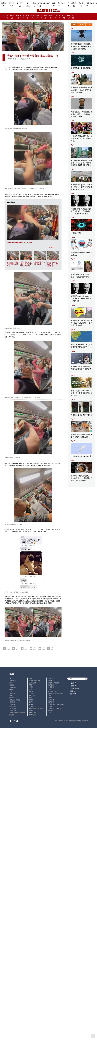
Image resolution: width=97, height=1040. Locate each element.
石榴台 (40, 4)
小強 (10, 691)
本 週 (81, 24)
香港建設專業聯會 (53, 683)
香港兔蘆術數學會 (15, 700)
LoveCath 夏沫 (52, 691)
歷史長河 (80, 4)
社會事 (27, 17)
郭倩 (30, 685)
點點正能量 (12, 708)
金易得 (50, 697)
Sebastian (12, 687)
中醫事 (45, 17)
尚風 (30, 697)
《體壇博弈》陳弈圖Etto (55, 708)
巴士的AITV (11, 4)
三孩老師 (51, 700)
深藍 (10, 683)
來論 (49, 712)
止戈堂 (31, 687)
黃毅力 (50, 689)
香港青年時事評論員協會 (56, 693)
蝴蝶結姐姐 (32, 715)
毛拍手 (50, 678)
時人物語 (51, 685)
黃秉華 (31, 693)
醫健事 (50, 17)
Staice (31, 704)
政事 (23, 17)
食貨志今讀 (32, 712)
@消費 (64, 17)
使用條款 (73, 686)
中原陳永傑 (12, 706)
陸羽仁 (11, 689)
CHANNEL (47, 3)
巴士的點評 (12, 680)
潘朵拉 (31, 702)
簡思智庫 (51, 702)
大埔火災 (12, 17)
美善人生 (73, 4)
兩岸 (59, 17)
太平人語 (32, 695)
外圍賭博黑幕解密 (34, 680)
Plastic (63, 3)
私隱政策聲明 (74, 688)
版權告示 (73, 683)
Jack (49, 695)
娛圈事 (54, 4)
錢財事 (37, 17)
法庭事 (32, 17)
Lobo (11, 695)
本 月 (89, 24)
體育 (68, 4)
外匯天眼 (51, 687)
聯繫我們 (73, 691)
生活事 (87, 4)
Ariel (10, 678)
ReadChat (12, 710)
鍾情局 (11, 685)
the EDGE (28, 4)
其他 (73, 17)
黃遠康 (11, 697)
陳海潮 (50, 710)
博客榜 (68, 17)
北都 (7, 17)
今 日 (74, 24)
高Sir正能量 (33, 683)
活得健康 (12, 702)
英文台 (34, 4)
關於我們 (73, 694)
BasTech (93, 3)
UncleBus (12, 704)
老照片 (31, 706)
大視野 (55, 17)
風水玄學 (12, 693)
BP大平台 (20, 4)
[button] (55, 247)
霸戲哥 (31, 691)
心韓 (58, 4)
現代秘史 (51, 680)
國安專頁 (3, 4)
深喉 (30, 678)
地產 (41, 17)
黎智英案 (18, 17)
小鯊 (30, 689)
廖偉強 (31, 700)
